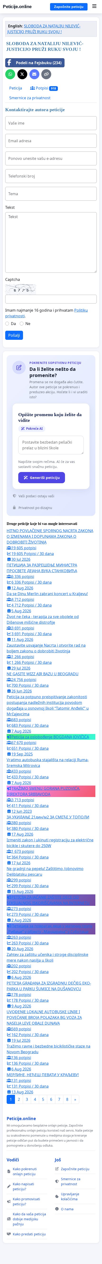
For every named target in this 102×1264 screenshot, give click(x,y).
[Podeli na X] (22, 74)
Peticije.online (17, 6)
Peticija (15, 88)
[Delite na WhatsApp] (10, 74)
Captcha (12, 279)
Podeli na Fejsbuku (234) (38, 62)
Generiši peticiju (45, 477)
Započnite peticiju (68, 7)
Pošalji (14, 335)
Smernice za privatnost (30, 97)
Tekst (10, 207)
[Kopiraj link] (46, 74)
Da (13, 323)
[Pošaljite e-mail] (34, 74)
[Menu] (94, 6)
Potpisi (45, 88)
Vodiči (13, 1160)
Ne (27, 323)
